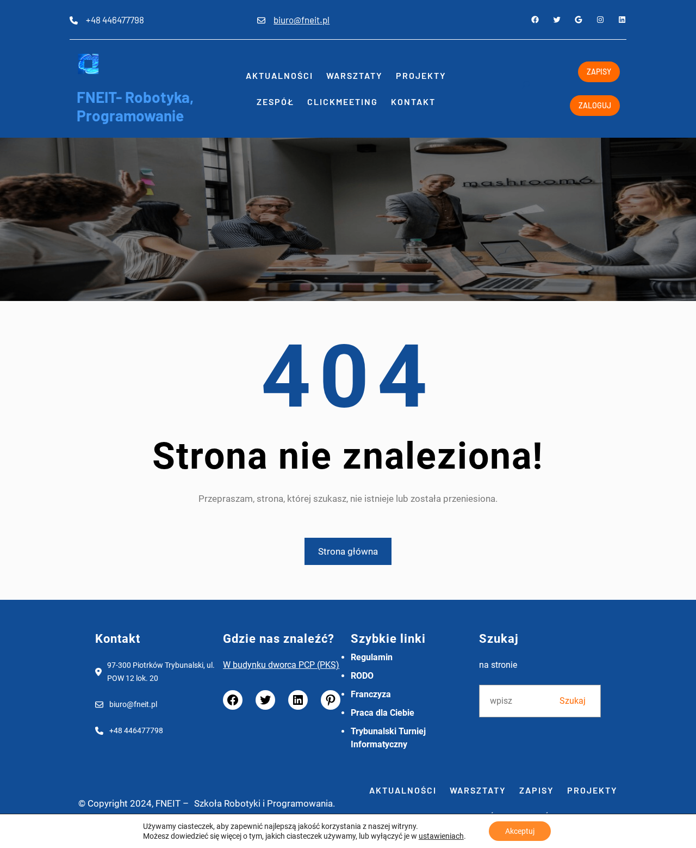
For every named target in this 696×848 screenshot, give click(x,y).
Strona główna (348, 551)
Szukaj (573, 701)
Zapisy (599, 71)
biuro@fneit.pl (302, 19)
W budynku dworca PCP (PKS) (281, 665)
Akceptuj (520, 831)
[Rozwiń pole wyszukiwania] (525, 89)
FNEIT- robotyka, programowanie (135, 106)
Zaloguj (595, 105)
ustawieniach (441, 836)
